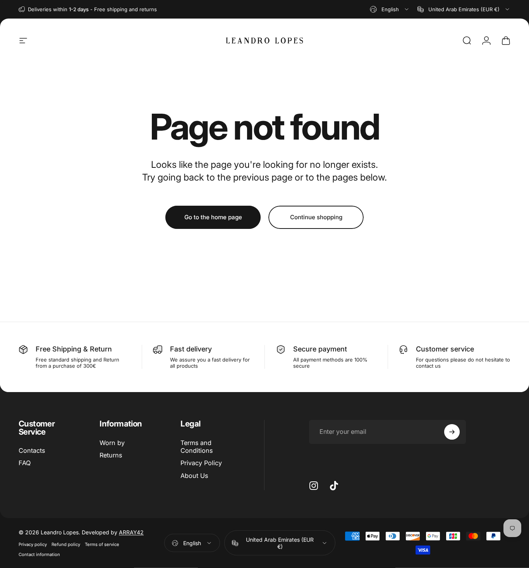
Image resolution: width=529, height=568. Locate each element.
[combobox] (390, 9)
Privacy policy (33, 544)
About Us (194, 475)
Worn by (112, 443)
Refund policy (66, 544)
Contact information (39, 554)
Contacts (32, 450)
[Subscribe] (452, 432)
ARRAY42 (131, 532)
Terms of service (102, 544)
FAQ (25, 463)
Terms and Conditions (196, 446)
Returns (111, 455)
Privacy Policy (201, 463)
